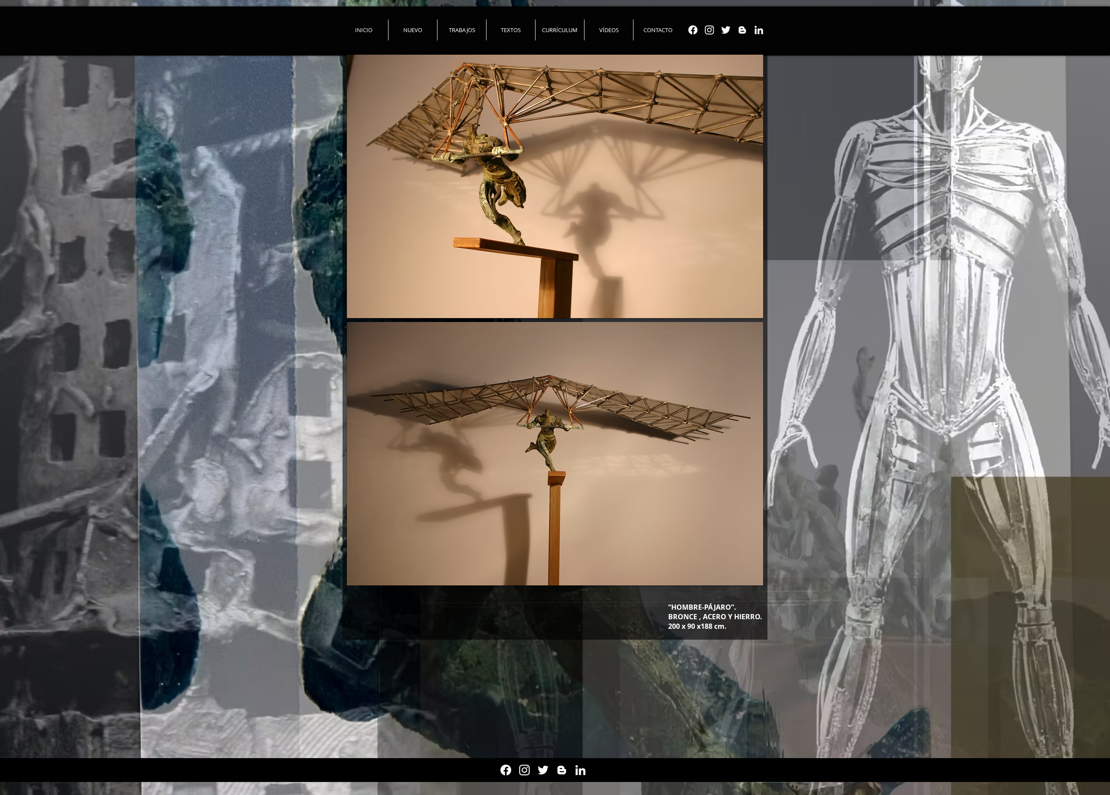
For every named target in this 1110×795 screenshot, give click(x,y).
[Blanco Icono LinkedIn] (759, 30)
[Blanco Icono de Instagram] (709, 30)
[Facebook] (693, 30)
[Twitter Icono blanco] (726, 30)
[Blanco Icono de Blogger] (742, 30)
